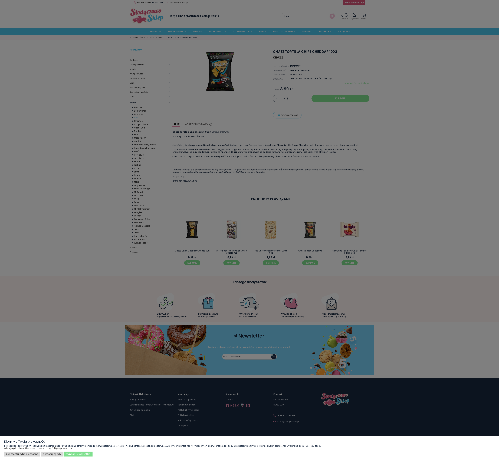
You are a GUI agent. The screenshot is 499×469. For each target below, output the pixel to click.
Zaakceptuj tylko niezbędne (22, 454)
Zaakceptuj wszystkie (77, 454)
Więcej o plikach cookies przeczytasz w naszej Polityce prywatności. (38, 448)
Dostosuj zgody (52, 454)
